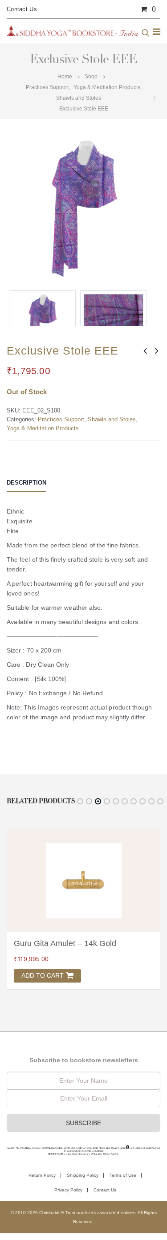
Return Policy (42, 1175)
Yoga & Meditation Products (43, 428)
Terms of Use (123, 1175)
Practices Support (61, 419)
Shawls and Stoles (112, 419)
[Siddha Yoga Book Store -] (72, 30)
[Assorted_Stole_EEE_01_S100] (113, 323)
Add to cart (42, 975)
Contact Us (22, 9)
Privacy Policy (68, 1189)
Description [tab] (26, 482)
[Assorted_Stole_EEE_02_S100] (42, 323)
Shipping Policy (82, 1175)
